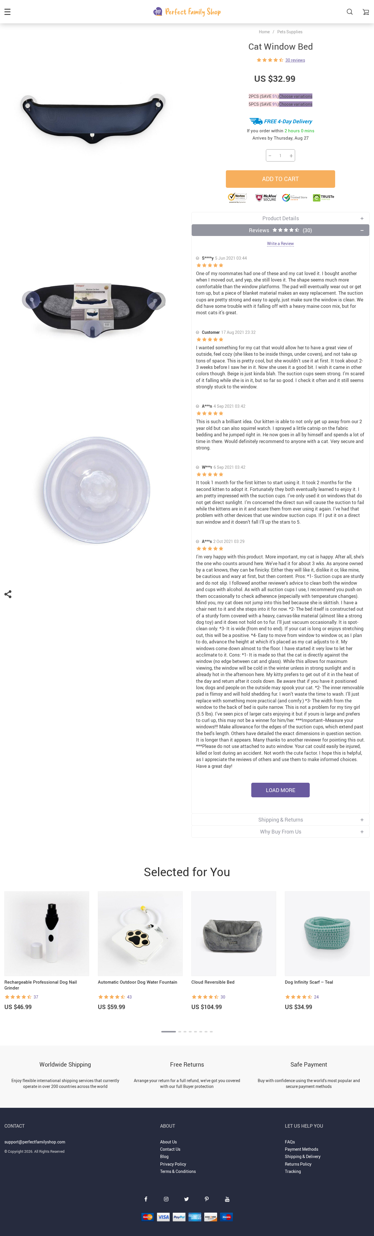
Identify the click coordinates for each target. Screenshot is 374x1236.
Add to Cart (280, 179)
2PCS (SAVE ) (264, 96)
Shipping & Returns (280, 819)
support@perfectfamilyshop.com (34, 1142)
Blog (164, 1156)
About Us (168, 1142)
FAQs (290, 1142)
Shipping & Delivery (303, 1156)
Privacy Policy (173, 1164)
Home (264, 31)
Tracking (293, 1171)
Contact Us (170, 1149)
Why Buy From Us (280, 831)
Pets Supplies (289, 31)
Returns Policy (298, 1164)
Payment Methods (301, 1149)
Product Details (280, 218)
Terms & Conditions (178, 1171)
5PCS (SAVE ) (264, 104)
